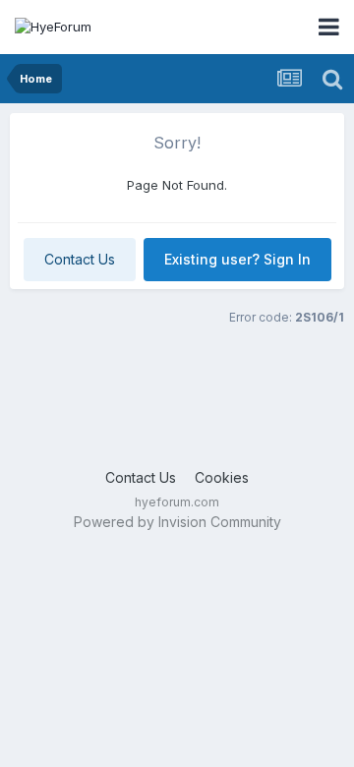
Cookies (222, 477)
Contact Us (79, 259)
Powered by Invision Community (177, 521)
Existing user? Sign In (237, 259)
